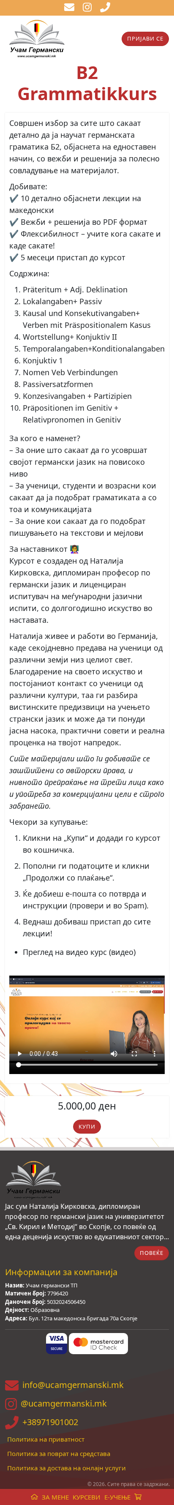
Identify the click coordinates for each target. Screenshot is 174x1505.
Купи (87, 1126)
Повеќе (151, 1253)
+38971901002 (50, 1422)
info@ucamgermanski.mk (73, 1384)
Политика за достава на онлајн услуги (66, 1468)
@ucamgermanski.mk (64, 1403)
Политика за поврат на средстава (58, 1453)
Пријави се (145, 38)
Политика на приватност (45, 1439)
